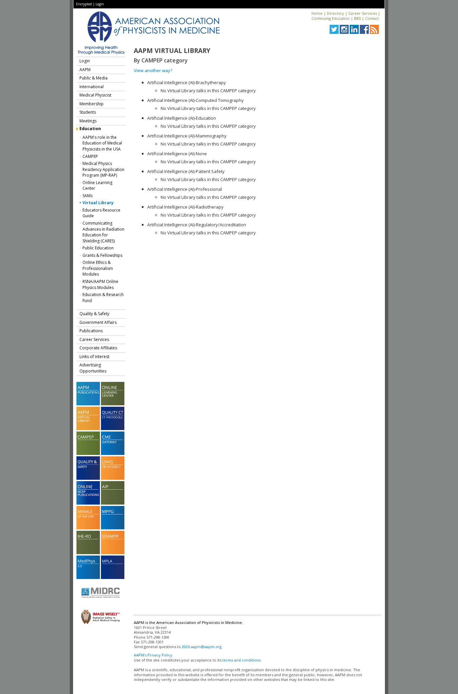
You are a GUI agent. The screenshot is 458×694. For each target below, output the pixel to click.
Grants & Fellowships (102, 255)
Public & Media (93, 78)
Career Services (362, 13)
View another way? (153, 70)
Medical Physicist (95, 95)
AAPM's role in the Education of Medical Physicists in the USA (102, 143)
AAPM (85, 69)
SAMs (87, 195)
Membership (91, 104)
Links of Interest (94, 356)
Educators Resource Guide (101, 213)
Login (100, 4)
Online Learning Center (97, 185)
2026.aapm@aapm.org (202, 646)
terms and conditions (241, 659)
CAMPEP (90, 156)
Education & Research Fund (103, 297)
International (91, 87)
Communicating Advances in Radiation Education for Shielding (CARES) (103, 232)
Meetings (88, 121)
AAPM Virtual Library (172, 50)
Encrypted (84, 4)
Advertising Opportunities (92, 368)
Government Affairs (98, 322)
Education (90, 128)
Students (87, 112)
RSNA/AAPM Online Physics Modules (100, 284)
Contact (372, 18)
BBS (357, 18)
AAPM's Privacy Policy (153, 654)
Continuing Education (330, 18)
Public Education (98, 248)
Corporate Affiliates (98, 348)
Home (317, 13)
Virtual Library (98, 203)
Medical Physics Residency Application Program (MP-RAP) (103, 169)
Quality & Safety (94, 313)
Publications (91, 331)
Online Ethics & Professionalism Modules (97, 268)
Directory (335, 13)
